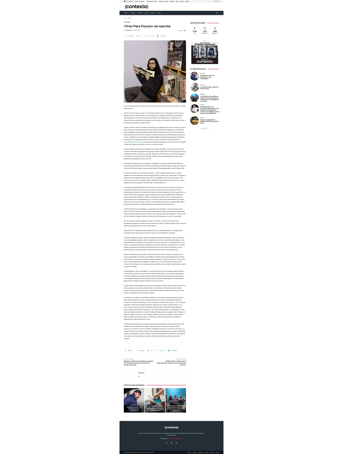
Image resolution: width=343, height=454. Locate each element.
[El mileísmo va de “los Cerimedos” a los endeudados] (134, 400)
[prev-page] (125, 415)
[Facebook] (214, 1)
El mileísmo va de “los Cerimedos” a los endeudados (134, 408)
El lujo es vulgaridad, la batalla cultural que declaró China (209, 121)
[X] (218, 1)
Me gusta (194, 27)
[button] (217, 13)
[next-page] (128, 415)
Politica (133, 405)
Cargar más (204, 128)
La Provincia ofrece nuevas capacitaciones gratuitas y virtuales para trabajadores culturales (175, 408)
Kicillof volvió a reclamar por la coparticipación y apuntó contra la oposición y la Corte (171, 363)
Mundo (202, 117)
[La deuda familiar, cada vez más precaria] (155, 400)
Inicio (125, 18)
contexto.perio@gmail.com (175, 438)
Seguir (205, 27)
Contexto (129, 30)
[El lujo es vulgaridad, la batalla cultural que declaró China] (194, 120)
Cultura (129, 18)
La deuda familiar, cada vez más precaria (155, 409)
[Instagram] (216, 1)
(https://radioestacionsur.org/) (133, 142)
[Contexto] (131, 375)
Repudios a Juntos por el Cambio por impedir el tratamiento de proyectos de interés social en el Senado (138, 363)
